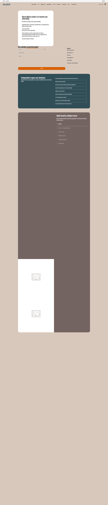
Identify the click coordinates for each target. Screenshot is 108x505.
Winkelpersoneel (62, 135)
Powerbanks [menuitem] (64, 4)
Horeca (60, 124)
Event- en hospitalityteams (64, 128)
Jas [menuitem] (38, 4)
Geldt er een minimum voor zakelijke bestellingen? (63, 94)
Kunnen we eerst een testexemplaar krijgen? (62, 100)
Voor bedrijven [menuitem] (74, 4)
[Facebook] (103, 1)
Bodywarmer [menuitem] (43, 4)
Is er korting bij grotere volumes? (60, 97)
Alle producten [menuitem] (34, 4)
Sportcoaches (61, 131)
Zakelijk (4, 1)
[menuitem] (4, 1)
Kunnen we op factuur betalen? (60, 81)
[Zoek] (100, 4)
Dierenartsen (61, 143)
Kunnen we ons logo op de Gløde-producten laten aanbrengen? (65, 84)
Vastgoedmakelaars (62, 139)
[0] (104, 4)
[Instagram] (104, 1)
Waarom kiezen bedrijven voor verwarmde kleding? (63, 88)
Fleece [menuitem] (54, 4)
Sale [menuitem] (68, 4)
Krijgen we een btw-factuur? (60, 91)
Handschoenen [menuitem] (49, 4)
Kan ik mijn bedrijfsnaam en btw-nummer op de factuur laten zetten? (66, 78)
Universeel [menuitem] (58, 4)
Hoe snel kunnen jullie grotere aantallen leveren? (63, 103)
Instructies (7, 1)
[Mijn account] (102, 4)
